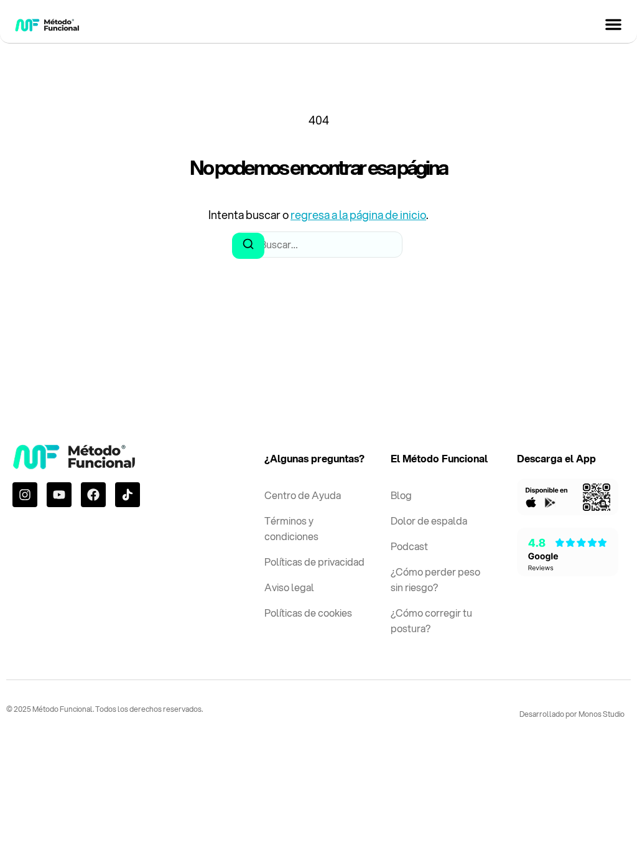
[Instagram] (24, 494)
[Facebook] (93, 494)
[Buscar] (248, 246)
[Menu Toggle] (613, 24)
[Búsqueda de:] (318, 244)
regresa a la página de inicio (358, 215)
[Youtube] (59, 494)
